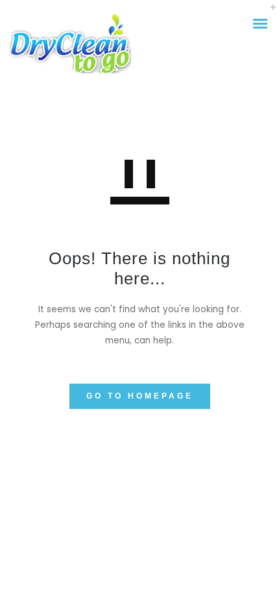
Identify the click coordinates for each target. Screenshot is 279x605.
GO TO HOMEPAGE (139, 396)
